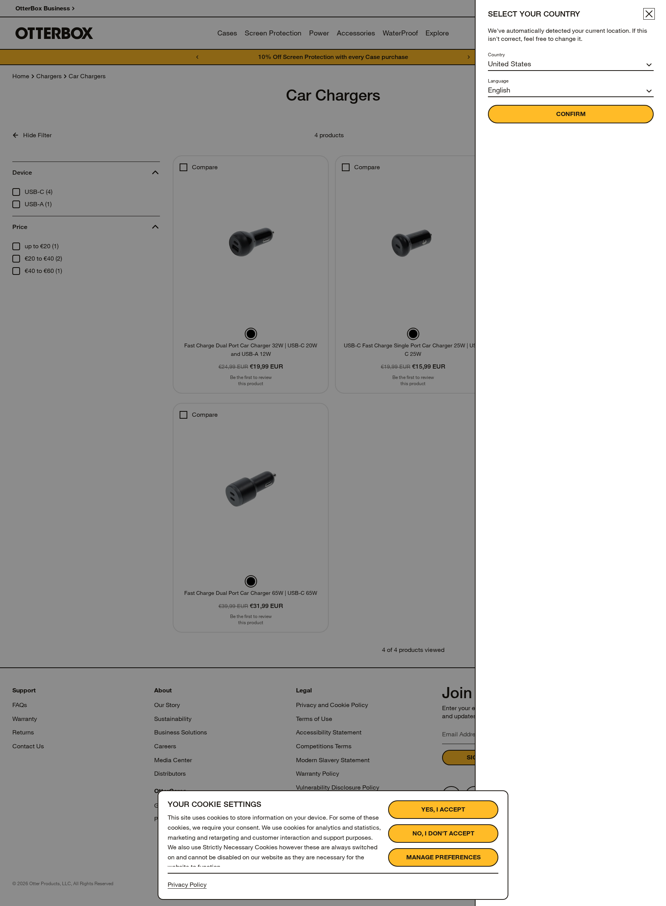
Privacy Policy (187, 884)
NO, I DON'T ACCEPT (443, 833)
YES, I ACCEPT (443, 809)
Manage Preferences (443, 857)
